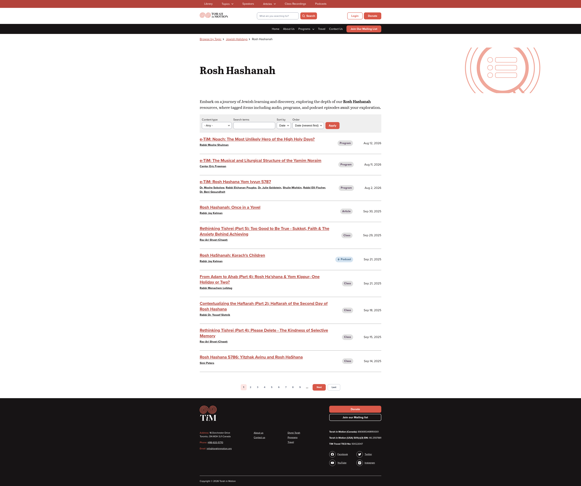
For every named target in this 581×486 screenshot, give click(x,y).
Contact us (259, 437)
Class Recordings (295, 3)
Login (355, 16)
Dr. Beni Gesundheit (212, 192)
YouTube (341, 462)
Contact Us (336, 29)
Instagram (370, 462)
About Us (289, 29)
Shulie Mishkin (292, 187)
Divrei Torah (294, 432)
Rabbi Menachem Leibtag (216, 288)
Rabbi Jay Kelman (211, 213)
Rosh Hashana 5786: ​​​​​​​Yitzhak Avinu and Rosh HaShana (251, 357)
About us (258, 432)
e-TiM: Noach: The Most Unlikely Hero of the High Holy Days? (257, 139)
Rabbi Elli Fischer (314, 187)
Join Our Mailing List (364, 29)
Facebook (342, 454)
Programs (304, 29)
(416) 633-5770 (215, 442)
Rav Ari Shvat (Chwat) (214, 240)
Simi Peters (207, 363)
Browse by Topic (211, 39)
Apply (332, 125)
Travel (321, 29)
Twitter (368, 454)
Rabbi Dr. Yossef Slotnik (215, 315)
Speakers (248, 3)
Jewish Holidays (237, 39)
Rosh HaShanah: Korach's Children (232, 255)
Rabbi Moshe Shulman (214, 145)
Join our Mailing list (355, 417)
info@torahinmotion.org (219, 448)
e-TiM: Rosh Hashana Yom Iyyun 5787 (235, 181)
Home (275, 29)
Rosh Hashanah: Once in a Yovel (230, 207)
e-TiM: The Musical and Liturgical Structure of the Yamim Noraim (260, 160)
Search (310, 16)
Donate (372, 16)
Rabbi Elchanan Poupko (241, 187)
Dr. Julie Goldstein (269, 187)
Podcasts (321, 3)
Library (208, 3)
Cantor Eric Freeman (213, 166)
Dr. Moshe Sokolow (212, 187)
